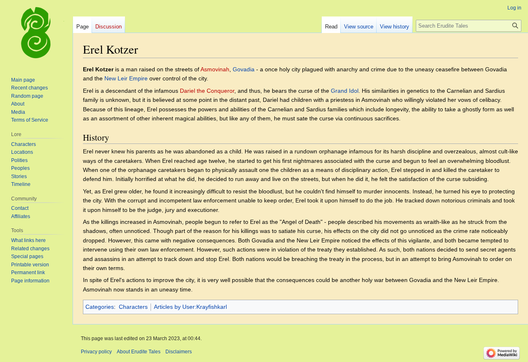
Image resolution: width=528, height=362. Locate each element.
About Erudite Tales (138, 352)
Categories (99, 306)
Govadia (244, 69)
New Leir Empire (126, 78)
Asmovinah (214, 69)
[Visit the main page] (36, 33)
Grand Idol (344, 90)
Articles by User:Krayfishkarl (190, 306)
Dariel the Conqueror (207, 90)
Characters (133, 306)
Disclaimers (178, 352)
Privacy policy (96, 352)
